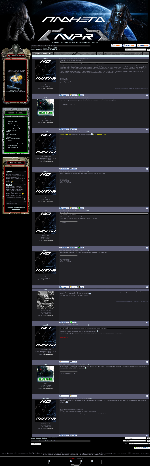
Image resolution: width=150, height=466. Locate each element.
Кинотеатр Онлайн (13, 126)
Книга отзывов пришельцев (16, 143)
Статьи (10, 140)
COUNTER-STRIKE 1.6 (54, 49)
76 (87, 58)
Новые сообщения (65, 42)
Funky (45, 210)
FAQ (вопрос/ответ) (13, 147)
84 (88, 364)
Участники (75, 42)
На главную (55, 42)
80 (88, 210)
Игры (7, 133)
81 (88, 250)
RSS (97, 42)
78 (88, 131)
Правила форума (84, 42)
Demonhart (46, 398)
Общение (38, 49)
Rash (45, 97)
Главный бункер (12, 121)
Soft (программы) (11, 134)
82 (88, 289)
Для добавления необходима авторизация (16, 208)
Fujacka (50, 47)
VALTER (55, 47)
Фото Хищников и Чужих (15, 128)
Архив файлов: (12, 130)
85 (91, 398)
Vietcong (45, 47)
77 (87, 97)
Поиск (93, 42)
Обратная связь (12, 145)
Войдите (11, 91)
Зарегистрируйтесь (16, 90)
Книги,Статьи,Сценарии (13, 138)
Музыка (8, 136)
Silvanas (45, 58)
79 (88, 171)
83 (88, 324)
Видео (8, 131)
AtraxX (46, 289)
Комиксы (8, 137)
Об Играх (44, 49)
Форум (10, 123)
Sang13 (45, 131)
